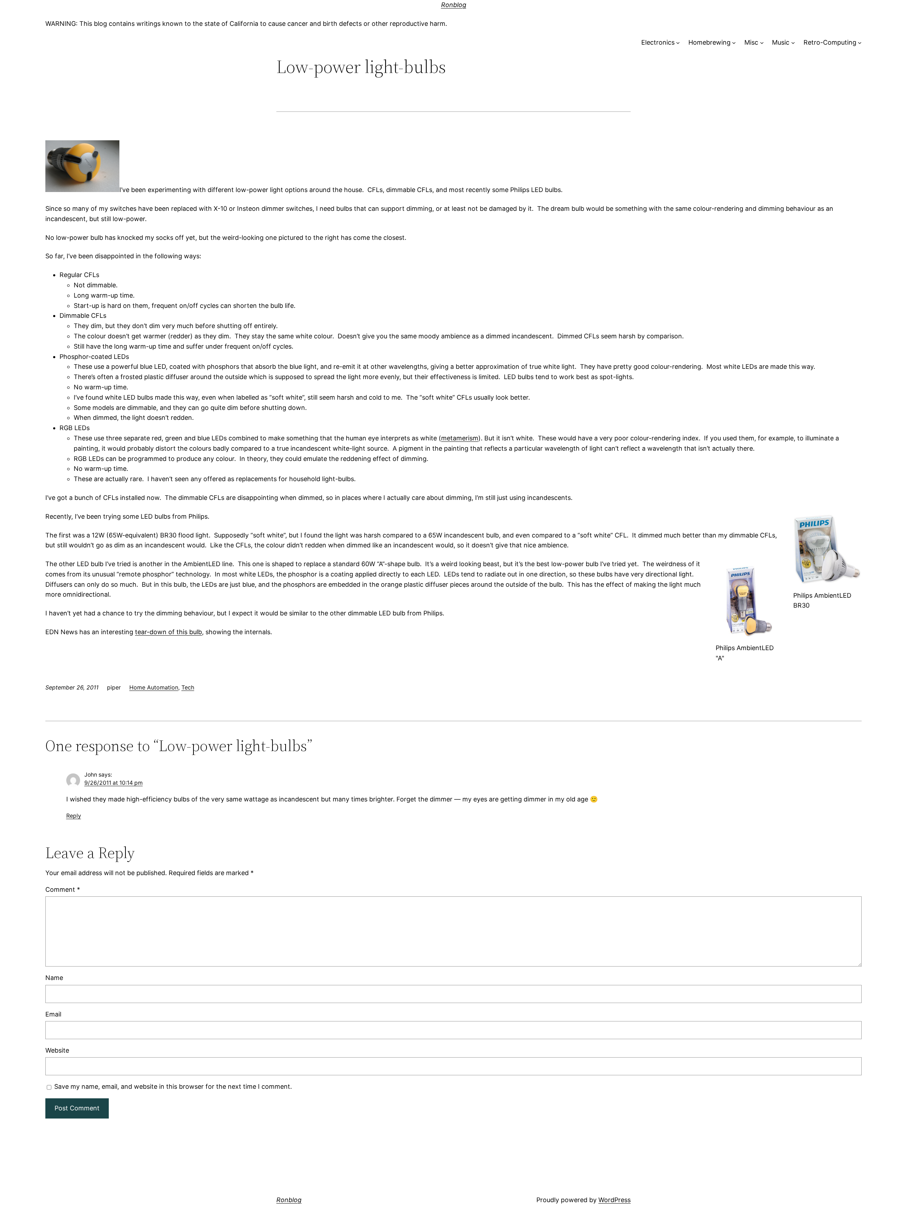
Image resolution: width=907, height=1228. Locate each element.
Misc (751, 42)
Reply (73, 815)
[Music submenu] (793, 43)
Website (57, 1050)
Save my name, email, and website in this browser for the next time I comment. (173, 1086)
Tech (187, 687)
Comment (62, 889)
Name (54, 977)
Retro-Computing (830, 42)
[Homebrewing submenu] (734, 43)
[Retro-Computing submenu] (860, 43)
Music (780, 42)
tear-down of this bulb (168, 632)
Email (53, 1014)
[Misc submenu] (762, 43)
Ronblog (453, 5)
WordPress (614, 1200)
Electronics (658, 42)
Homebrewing (709, 42)
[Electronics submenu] (678, 43)
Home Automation (153, 687)
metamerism (459, 438)
